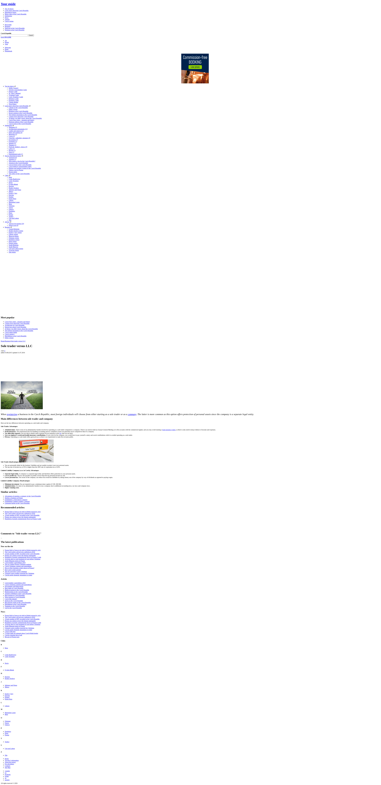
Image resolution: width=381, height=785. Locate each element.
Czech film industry (11, 599)
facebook (8, 774)
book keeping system (169, 430)
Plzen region (13, 241)
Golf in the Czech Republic (13, 608)
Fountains (13, 141)
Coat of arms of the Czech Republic (20, 124)
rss (5, 773)
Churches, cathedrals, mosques (19, 138)
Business (7, 26)
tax (60, 433)
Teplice (11, 216)
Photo (6, 49)
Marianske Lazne (14, 202)
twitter (7, 776)
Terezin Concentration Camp (18, 90)
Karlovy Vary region (15, 232)
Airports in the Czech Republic (18, 163)
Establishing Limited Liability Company (17, 501)
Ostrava (11, 209)
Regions (7, 227)
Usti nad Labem (14, 218)
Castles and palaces (16, 131)
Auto (6, 44)
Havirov (11, 186)
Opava (11, 207)
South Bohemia (13, 245)
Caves (12, 136)
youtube (7, 771)
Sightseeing (8, 16)
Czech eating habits (11, 332)
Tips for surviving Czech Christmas (16, 571)
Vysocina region (14, 250)
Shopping (13, 127)
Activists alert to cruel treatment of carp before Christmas (22, 559)
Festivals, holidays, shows (18, 147)
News (6, 18)
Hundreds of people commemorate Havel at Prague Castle (23, 519)
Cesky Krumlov (14, 181)
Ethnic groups (13, 109)
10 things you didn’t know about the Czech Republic (25, 118)
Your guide (8, 4)
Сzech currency (10, 334)
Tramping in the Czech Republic (15, 606)
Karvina (11, 195)
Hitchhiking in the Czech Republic (15, 336)
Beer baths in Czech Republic (14, 588)
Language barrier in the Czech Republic (17, 503)
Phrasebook (8, 51)
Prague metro (13, 172)
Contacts (7, 766)
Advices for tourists (16, 223)
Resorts (12, 150)
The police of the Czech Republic (19, 174)
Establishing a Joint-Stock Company (16, 500)
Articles (7, 19)
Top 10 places (9, 9)
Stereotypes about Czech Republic (15, 327)
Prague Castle (13, 91)
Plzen (10, 213)
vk (5, 778)
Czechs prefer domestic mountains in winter (18, 575)
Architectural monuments (18, 129)
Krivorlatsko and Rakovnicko (14, 586)
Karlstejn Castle (14, 100)
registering (12, 414)
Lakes (12, 149)
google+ (7, 780)
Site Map (7, 767)
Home (3, 341)
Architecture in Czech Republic (15, 325)
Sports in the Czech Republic (14, 601)
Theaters (12, 145)
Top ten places (9, 86)
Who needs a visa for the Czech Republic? (22, 161)
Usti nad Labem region (16, 248)
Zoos (11, 152)
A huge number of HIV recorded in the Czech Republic (22, 515)
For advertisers (9, 764)
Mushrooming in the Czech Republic (16, 592)
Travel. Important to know (13, 156)
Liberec (11, 200)
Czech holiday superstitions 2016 (15, 562)
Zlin (10, 220)
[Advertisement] (16, 284)
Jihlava (11, 191)
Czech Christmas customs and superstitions (18, 566)
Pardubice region (14, 240)
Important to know (10, 12)
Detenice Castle (14, 99)
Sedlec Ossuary (13, 88)
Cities (6, 175)
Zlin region (12, 252)
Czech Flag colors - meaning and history (17, 322)
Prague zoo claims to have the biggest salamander (20, 517)
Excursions (13, 140)
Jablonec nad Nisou (15, 190)
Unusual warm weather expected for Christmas (19, 573)
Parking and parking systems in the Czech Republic (25, 168)
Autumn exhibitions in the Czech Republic (18, 593)
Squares (12, 143)
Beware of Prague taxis (12, 637)
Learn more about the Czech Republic (17, 10)
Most (10, 204)
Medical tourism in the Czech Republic (17, 590)
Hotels (7, 42)
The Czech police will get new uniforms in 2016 (20, 513)
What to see (13, 225)
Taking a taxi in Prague (16, 170)
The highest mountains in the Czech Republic (23, 115)
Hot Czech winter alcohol (13, 570)
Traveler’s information (12, 760)
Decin (11, 182)
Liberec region (13, 234)
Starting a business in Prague (14, 498)
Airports (12, 159)
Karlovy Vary (13, 193)
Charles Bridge (13, 102)
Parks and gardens (15, 132)
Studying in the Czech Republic (15, 28)
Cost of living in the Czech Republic (20, 165)
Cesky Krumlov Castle (16, 97)
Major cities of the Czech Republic (15, 14)
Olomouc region (14, 238)
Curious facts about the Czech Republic (21, 116)
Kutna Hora (12, 198)
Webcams (8, 47)
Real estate (8, 24)
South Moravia (13, 247)
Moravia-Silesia (14, 236)
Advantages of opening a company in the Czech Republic (23, 496)
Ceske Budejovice (14, 179)
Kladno (11, 197)
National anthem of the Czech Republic (21, 122)
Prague (11, 215)
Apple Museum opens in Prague (15, 561)
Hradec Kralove (14, 188)
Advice (7, 222)
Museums (13, 134)
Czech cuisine (9, 21)
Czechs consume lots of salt (13, 635)
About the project (10, 762)
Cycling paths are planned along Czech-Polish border (21, 633)
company (132, 414)
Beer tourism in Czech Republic (15, 595)
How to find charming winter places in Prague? (19, 568)
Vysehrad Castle (14, 95)
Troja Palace (12, 104)
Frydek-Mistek (13, 184)
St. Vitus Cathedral (15, 93)
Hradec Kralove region (16, 231)
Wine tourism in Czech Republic (15, 597)
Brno (10, 177)
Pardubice (12, 211)
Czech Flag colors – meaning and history (21, 120)
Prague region (13, 243)
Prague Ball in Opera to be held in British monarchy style (23, 512)
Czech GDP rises (10, 631)
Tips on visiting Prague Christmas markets (18, 564)
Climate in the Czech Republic (18, 107)
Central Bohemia (14, 229)
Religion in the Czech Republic (18, 111)
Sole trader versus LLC (18, 341)
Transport (13, 157)
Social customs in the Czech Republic (20, 113)
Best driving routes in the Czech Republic (18, 602)
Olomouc (12, 206)
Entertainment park (16, 154)
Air (6, 40)
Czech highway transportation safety (20, 166)
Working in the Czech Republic (15, 30)
